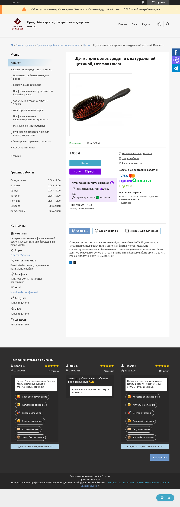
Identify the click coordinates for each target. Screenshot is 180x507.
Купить (85, 163)
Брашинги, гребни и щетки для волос (58, 45)
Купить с (79, 171)
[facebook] (70, 263)
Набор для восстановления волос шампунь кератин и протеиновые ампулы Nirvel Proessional (144, 384)
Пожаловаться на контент (120, 482)
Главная (122, 24)
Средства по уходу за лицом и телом (30, 102)
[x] (74, 263)
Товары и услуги (24, 45)
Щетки (87, 45)
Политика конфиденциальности (152, 482)
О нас (135, 24)
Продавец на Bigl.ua (90, 479)
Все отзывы (160, 457)
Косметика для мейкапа (27, 85)
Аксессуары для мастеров (28, 110)
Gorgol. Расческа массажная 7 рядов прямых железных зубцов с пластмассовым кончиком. (35, 384)
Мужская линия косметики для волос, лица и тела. (31, 133)
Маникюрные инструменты (29, 125)
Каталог (16, 62)
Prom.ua (106, 476)
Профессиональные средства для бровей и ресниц (33, 93)
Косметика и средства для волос (32, 69)
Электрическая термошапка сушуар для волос (90, 390)
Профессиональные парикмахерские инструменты (31, 118)
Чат (168, 497)
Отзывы (16, 155)
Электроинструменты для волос (32, 141)
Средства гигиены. (24, 147)
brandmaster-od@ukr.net (24, 292)
